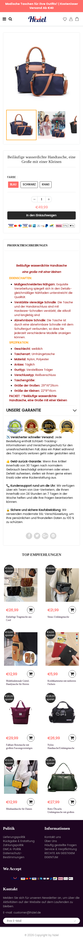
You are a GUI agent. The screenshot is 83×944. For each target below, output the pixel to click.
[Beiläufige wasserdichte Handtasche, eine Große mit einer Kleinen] (41, 72)
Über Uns (51, 841)
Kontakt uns (53, 837)
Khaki (45, 185)
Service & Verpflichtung (61, 849)
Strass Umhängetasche (58, 616)
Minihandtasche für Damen (19, 808)
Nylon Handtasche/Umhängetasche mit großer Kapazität (61, 748)
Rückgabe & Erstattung (18, 841)
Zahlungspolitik (13, 845)
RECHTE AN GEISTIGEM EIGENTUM (60, 855)
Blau (13, 185)
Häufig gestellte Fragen (61, 845)
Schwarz (29, 185)
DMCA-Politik (12, 849)
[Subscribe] (75, 921)
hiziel (55, 935)
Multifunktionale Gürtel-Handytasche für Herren (17, 682)
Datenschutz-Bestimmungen (13, 855)
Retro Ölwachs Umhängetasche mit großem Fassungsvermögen (61, 812)
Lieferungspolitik (14, 837)
